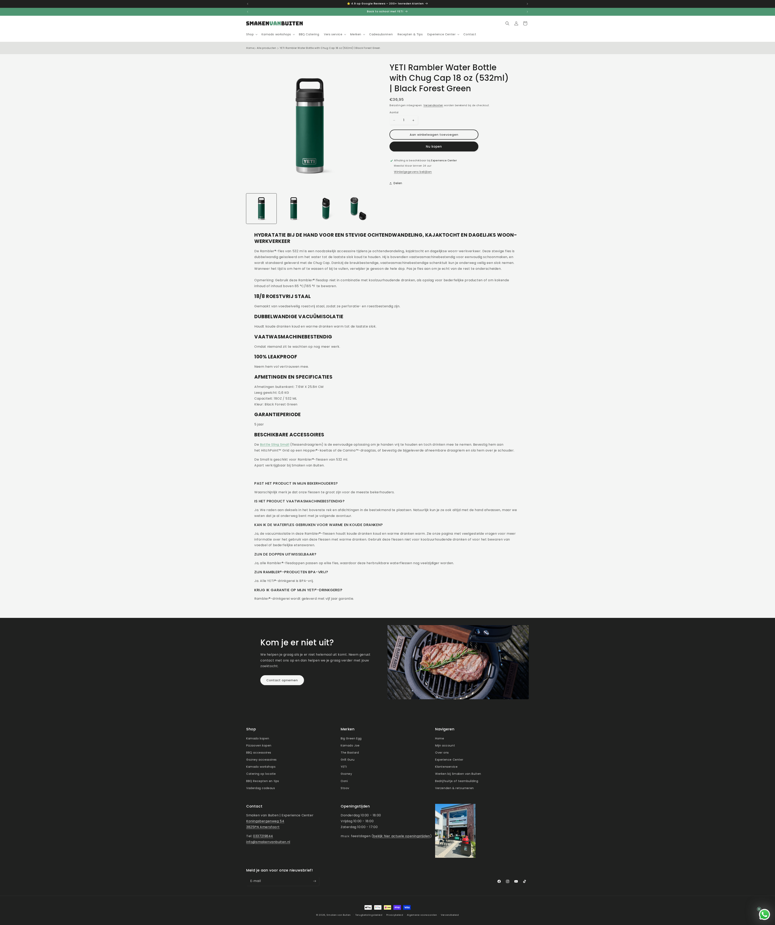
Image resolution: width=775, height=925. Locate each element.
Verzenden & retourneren (454, 788)
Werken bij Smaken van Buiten (458, 774)
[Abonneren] (314, 881)
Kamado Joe (350, 745)
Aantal (394, 112)
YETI (344, 767)
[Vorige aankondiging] (247, 4)
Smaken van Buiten (339, 915)
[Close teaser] (759, 909)
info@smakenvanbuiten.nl (268, 842)
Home (250, 48)
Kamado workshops (261, 767)
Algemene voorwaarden (422, 915)
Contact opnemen (282, 680)
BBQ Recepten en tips (262, 781)
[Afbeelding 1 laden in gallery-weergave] (261, 208)
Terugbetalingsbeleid (368, 915)
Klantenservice (446, 767)
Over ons (442, 753)
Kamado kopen (257, 738)
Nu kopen (434, 147)
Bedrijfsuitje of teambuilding (456, 781)
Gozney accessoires (261, 760)
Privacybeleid (394, 915)
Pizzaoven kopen (258, 745)
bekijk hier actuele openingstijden (401, 836)
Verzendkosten (433, 105)
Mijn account (445, 745)
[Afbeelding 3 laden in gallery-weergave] (326, 208)
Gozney (346, 774)
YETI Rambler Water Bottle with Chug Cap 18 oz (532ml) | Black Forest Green (330, 48)
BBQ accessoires (258, 753)
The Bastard (350, 753)
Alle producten (266, 48)
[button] (251, 34)
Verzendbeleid (450, 915)
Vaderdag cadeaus (260, 788)
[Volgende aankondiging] (527, 4)
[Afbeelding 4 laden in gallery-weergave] (358, 208)
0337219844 (263, 836)
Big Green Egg (351, 738)
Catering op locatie (261, 774)
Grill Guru (348, 760)
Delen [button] (398, 183)
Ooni (344, 781)
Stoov (345, 788)
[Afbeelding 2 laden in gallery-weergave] (294, 208)
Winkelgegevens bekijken (413, 172)
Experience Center (449, 760)
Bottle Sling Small (274, 444)
